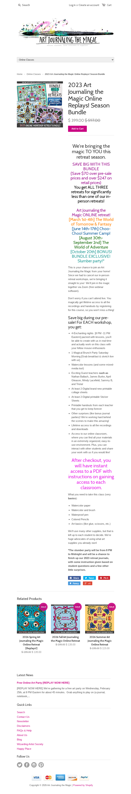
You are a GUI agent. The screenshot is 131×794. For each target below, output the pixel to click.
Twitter (19, 765)
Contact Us (23, 716)
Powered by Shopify (83, 785)
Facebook (27, 765)
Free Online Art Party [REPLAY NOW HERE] (43, 682)
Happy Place (24, 748)
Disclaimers (23, 725)
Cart (109, 5)
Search (21, 712)
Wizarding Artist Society (30, 744)
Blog (19, 739)
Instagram (34, 765)
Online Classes (34, 74)
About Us (22, 735)
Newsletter (23, 721)
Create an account (89, 5)
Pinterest (41, 765)
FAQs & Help (24, 730)
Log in (72, 5)
